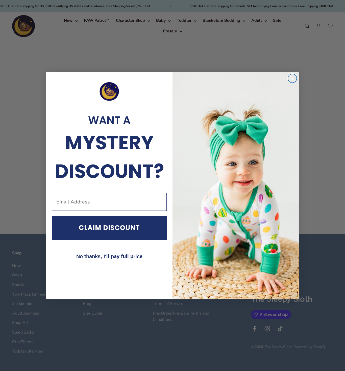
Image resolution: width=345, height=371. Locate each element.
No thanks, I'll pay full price (109, 256)
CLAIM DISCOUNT (109, 227)
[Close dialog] (292, 78)
